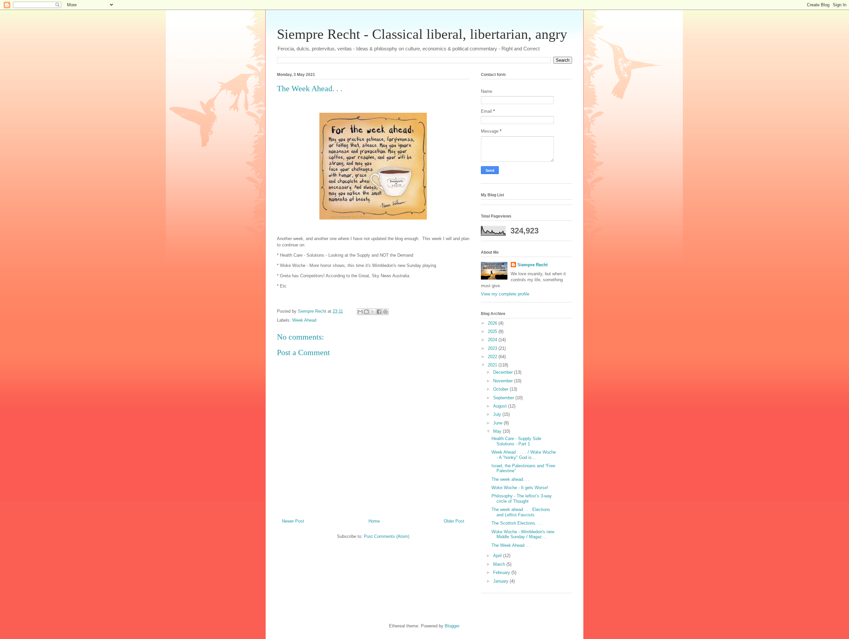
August (500, 406)
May (498, 431)
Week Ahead (304, 320)
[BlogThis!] (366, 311)
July (497, 414)
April (498, 555)
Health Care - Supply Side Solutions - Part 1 (516, 441)
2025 (493, 331)
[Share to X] (372, 311)
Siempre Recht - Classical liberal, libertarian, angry (422, 34)
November (503, 380)
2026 (493, 323)
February (502, 572)
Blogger (452, 625)
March (499, 564)
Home (374, 521)
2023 (493, 348)
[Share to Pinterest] (385, 311)
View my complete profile (505, 293)
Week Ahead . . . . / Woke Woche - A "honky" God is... (523, 455)
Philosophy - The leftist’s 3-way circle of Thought (521, 498)
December (503, 372)
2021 (493, 364)
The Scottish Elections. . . (516, 523)
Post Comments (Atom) (386, 536)
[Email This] (360, 311)
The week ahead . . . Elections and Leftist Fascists (520, 512)
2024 (493, 339)
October (501, 389)
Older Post (454, 521)
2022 (493, 356)
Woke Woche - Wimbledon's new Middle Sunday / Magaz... (522, 534)
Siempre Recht (532, 264)
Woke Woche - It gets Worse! (519, 487)
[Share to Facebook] (379, 311)
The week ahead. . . (510, 479)
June (498, 422)
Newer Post (293, 521)
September (504, 397)
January (501, 581)
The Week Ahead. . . (511, 545)
